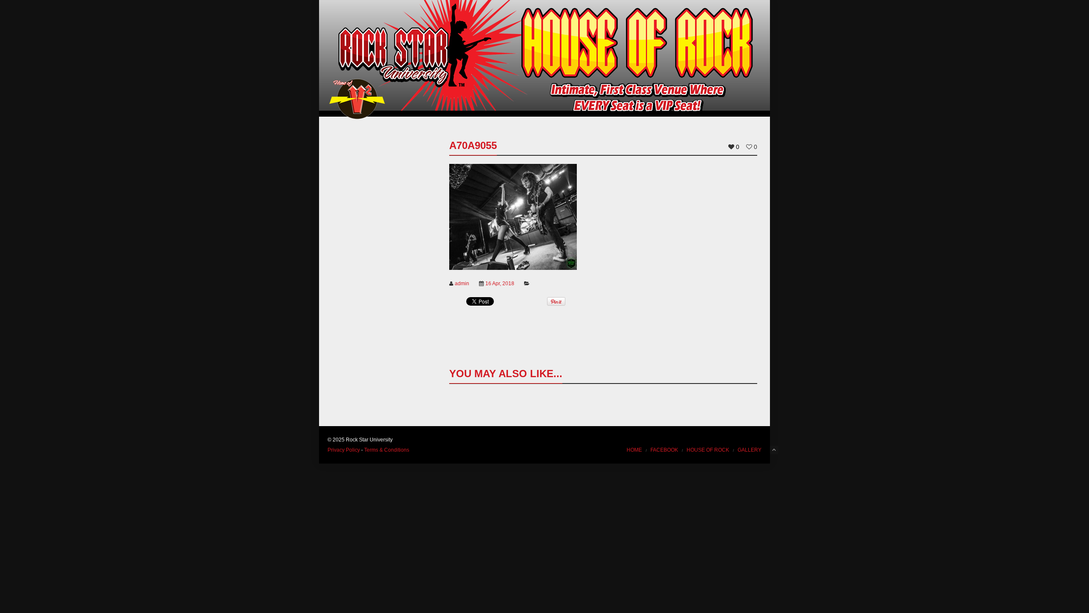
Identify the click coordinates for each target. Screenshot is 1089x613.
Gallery (749, 450)
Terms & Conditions (386, 450)
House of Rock (708, 450)
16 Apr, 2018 (499, 283)
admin (462, 283)
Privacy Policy (344, 450)
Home (634, 450)
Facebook (664, 450)
